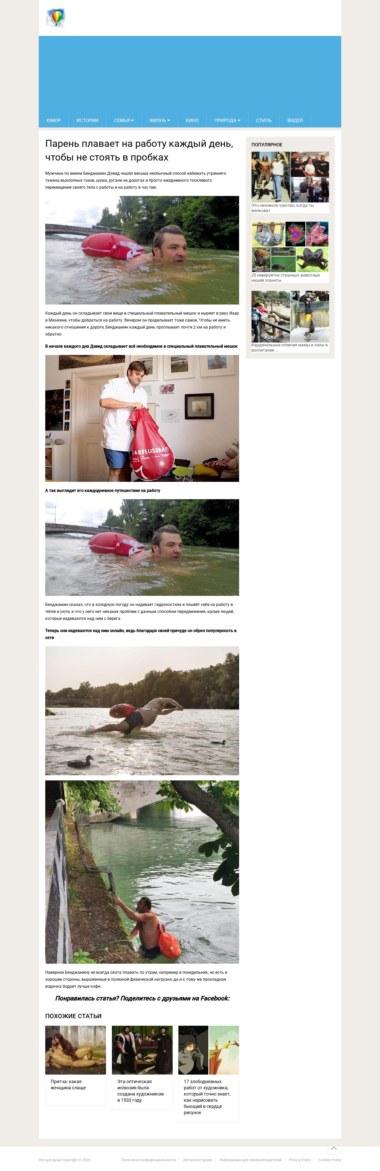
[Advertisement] (190, 75)
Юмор (54, 120)
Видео (295, 120)
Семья (122, 120)
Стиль (264, 120)
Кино (192, 120)
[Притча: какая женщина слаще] (75, 1050)
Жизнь (157, 120)
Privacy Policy (300, 1160)
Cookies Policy (329, 1160)
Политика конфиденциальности (148, 1160)
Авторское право (197, 1160)
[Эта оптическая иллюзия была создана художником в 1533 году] (142, 1050)
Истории (87, 120)
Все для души (50, 1160)
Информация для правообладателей (250, 1160)
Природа (225, 120)
